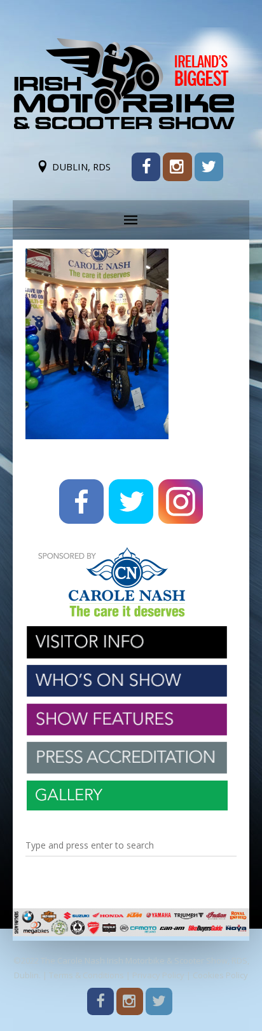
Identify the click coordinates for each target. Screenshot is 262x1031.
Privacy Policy (158, 975)
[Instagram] (177, 167)
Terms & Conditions (86, 975)
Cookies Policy (220, 975)
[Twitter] (209, 167)
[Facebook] (146, 167)
